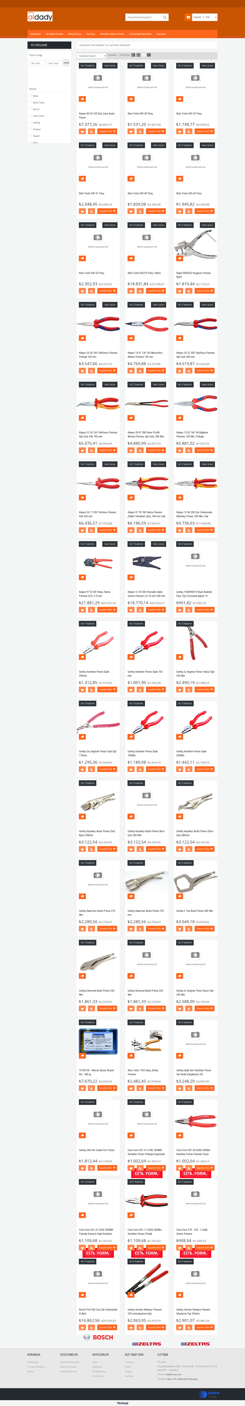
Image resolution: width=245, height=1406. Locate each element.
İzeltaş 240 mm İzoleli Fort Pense (96, 1150)
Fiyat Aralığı (35, 55)
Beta (35, 95)
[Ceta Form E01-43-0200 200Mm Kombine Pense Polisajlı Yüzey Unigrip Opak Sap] (195, 1121)
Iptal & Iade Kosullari (69, 1362)
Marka (32, 88)
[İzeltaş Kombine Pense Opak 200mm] (98, 642)
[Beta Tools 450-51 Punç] (98, 164)
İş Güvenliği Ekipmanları (141, 34)
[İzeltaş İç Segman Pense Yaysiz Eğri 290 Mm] (195, 642)
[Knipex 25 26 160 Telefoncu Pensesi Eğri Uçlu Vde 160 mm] (98, 403)
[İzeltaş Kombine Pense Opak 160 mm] (146, 642)
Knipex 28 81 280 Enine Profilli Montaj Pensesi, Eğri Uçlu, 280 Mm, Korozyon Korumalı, (146, 436)
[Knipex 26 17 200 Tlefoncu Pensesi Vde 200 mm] (98, 483)
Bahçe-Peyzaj (74, 34)
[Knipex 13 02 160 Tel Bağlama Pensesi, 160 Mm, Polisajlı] (195, 403)
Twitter (128, 1366)
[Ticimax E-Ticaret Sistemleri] (122, 1403)
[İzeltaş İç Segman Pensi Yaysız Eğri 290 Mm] (195, 961)
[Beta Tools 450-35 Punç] (195, 84)
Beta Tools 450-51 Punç (91, 193)
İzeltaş (36, 122)
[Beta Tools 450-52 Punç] (98, 244)
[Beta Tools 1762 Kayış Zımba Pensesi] (146, 1041)
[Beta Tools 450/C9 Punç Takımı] (146, 244)
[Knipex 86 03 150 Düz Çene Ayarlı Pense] (98, 84)
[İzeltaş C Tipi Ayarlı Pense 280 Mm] (195, 882)
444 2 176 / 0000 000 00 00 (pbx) (182, 1379)
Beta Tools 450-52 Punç (91, 273)
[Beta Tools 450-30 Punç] (146, 84)
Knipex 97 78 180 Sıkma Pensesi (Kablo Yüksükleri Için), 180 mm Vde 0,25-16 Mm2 (146, 516)
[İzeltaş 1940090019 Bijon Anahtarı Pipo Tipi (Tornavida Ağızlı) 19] (195, 563)
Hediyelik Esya (99, 1371)
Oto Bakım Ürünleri (54, 34)
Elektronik (97, 1366)
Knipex (37, 129)
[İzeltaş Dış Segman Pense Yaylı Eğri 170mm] (98, 722)
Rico (35, 142)
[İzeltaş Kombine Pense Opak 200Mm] (195, 722)
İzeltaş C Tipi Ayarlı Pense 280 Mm (194, 910)
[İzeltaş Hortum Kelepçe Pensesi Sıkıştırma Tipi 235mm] (195, 1280)
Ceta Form (38, 115)
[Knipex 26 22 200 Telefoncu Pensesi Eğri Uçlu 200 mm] (195, 323)
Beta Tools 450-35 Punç (189, 113)
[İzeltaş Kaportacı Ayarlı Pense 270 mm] (146, 882)
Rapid (36, 135)
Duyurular (161, 34)
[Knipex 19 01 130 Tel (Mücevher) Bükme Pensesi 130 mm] (146, 323)
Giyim (95, 1362)
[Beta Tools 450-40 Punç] (146, 164)
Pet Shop (90, 34)
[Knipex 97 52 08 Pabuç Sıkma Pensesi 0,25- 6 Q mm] (98, 563)
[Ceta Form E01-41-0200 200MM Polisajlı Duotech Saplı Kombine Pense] (98, 1201)
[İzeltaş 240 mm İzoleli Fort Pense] (98, 1121)
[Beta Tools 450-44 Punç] (195, 164)
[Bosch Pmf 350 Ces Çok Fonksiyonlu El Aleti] (98, 1280)
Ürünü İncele (91, 132)
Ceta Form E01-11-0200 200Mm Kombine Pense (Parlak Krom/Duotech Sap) (145, 1233)
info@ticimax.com (173, 1374)
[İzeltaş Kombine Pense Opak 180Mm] (146, 722)
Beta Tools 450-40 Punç (140, 193)
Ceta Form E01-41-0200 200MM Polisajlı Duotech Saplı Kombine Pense (96, 1233)
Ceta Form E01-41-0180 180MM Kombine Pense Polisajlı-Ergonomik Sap (146, 1154)
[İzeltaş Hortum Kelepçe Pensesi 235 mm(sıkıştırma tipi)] (146, 1280)
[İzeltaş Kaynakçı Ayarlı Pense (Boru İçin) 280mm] (195, 802)
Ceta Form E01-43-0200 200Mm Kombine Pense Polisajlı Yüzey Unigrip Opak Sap (193, 1154)
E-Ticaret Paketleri (36, 1366)
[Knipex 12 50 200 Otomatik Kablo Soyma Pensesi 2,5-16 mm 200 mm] (146, 563)
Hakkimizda (33, 1362)
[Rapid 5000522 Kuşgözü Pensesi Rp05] (195, 244)
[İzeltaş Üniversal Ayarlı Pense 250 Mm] (98, 961)
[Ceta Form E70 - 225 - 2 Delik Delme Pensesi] (195, 1201)
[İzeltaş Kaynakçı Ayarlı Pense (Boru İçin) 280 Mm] (146, 802)
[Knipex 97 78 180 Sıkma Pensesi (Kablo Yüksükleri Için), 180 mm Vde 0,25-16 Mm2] (146, 483)
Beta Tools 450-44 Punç (189, 193)
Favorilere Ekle (82, 132)
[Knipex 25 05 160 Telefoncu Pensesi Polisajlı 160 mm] (98, 323)
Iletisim (31, 1371)
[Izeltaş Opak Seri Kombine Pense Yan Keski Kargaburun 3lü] (195, 1041)
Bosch (36, 109)
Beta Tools (38, 102)
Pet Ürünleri (98, 1376)
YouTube (129, 1376)
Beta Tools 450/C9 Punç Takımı (144, 273)
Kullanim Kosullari (68, 1366)
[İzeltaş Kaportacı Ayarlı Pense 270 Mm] (98, 882)
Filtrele (66, 63)
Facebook (129, 1362)
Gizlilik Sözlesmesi (68, 1371)
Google (128, 1371)
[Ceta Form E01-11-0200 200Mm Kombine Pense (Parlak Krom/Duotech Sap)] (146, 1201)
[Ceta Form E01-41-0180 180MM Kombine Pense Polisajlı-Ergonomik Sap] (146, 1121)
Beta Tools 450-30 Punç (140, 113)
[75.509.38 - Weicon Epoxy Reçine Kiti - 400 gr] (98, 1041)
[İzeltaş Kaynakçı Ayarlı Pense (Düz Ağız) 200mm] (98, 802)
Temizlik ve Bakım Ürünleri (112, 34)
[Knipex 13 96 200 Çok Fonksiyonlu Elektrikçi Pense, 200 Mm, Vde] (195, 483)
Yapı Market (35, 34)
